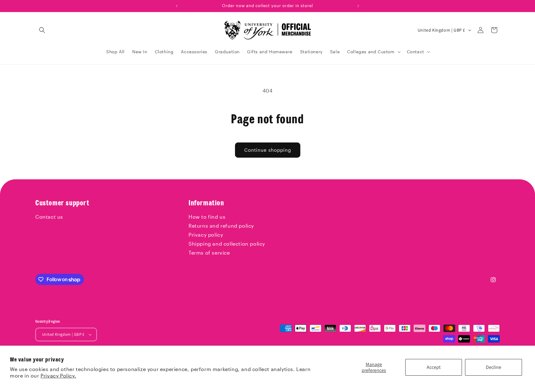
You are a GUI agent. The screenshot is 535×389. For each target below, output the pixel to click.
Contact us (49, 217)
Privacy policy (206, 235)
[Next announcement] (358, 6)
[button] (42, 30)
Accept (434, 367)
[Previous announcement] (177, 6)
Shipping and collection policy (227, 244)
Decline (493, 367)
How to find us (207, 217)
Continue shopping (267, 150)
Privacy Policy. (58, 375)
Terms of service (209, 253)
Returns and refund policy (221, 226)
